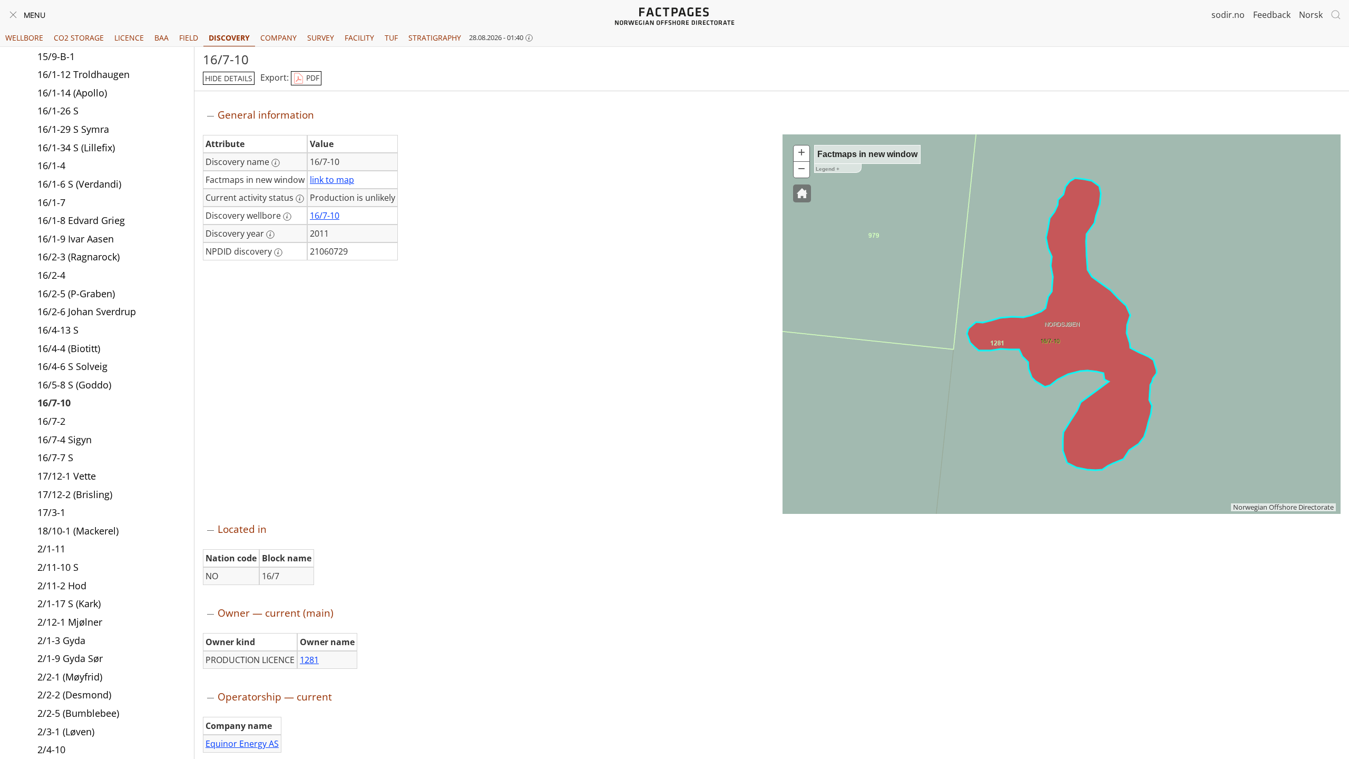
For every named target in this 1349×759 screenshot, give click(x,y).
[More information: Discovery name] (275, 163)
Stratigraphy (434, 38)
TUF (391, 38)
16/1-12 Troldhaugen (83, 74)
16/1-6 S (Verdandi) (79, 184)
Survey (320, 38)
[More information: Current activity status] (300, 198)
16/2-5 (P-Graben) (76, 293)
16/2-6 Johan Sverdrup (86, 311)
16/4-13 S (58, 330)
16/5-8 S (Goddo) (74, 384)
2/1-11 (51, 548)
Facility (359, 38)
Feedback (1272, 15)
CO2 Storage (79, 38)
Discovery (229, 38)
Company (278, 38)
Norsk (1311, 15)
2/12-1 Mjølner (69, 622)
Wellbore (24, 38)
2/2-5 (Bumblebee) (78, 713)
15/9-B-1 (56, 56)
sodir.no (1228, 15)
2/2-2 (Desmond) (74, 694)
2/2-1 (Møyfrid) (69, 676)
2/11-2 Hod (61, 585)
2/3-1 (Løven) (65, 731)
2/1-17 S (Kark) (69, 603)
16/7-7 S (55, 457)
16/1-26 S (58, 110)
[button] (802, 193)
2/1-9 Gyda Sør (70, 658)
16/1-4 (51, 165)
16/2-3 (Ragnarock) (78, 256)
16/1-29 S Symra (73, 129)
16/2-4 (51, 275)
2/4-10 (51, 749)
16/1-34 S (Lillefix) (76, 147)
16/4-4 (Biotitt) (68, 348)
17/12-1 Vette (66, 476)
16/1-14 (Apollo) (72, 92)
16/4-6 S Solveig (72, 366)
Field (188, 38)
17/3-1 (51, 512)
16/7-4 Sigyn (64, 439)
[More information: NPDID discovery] (278, 252)
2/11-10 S (58, 567)
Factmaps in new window (867, 154)
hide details (228, 78)
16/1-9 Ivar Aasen (75, 238)
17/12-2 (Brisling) (74, 494)
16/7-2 (51, 421)
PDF (311, 78)
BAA (161, 38)
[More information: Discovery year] (270, 234)
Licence (129, 38)
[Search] (1336, 15)
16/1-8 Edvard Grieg (81, 220)
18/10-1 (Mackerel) (78, 530)
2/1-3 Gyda (61, 640)
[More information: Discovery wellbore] (287, 216)
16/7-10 (54, 402)
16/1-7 (51, 202)
